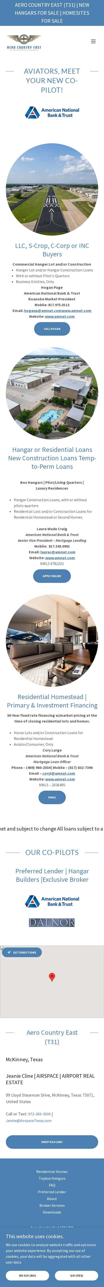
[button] (93, 41)
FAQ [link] (52, 1185)
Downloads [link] (52, 1212)
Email (52, 797)
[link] (25, 41)
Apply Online (52, 576)
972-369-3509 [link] (39, 1114)
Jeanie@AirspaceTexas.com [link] (29, 1120)
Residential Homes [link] (52, 1171)
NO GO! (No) (27, 1275)
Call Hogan (52, 329)
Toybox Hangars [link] (52, 1178)
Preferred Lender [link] (52, 1191)
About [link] (52, 1198)
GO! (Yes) (76, 1275)
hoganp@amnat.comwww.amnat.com (57, 310)
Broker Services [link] (52, 1205)
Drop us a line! (52, 1142)
